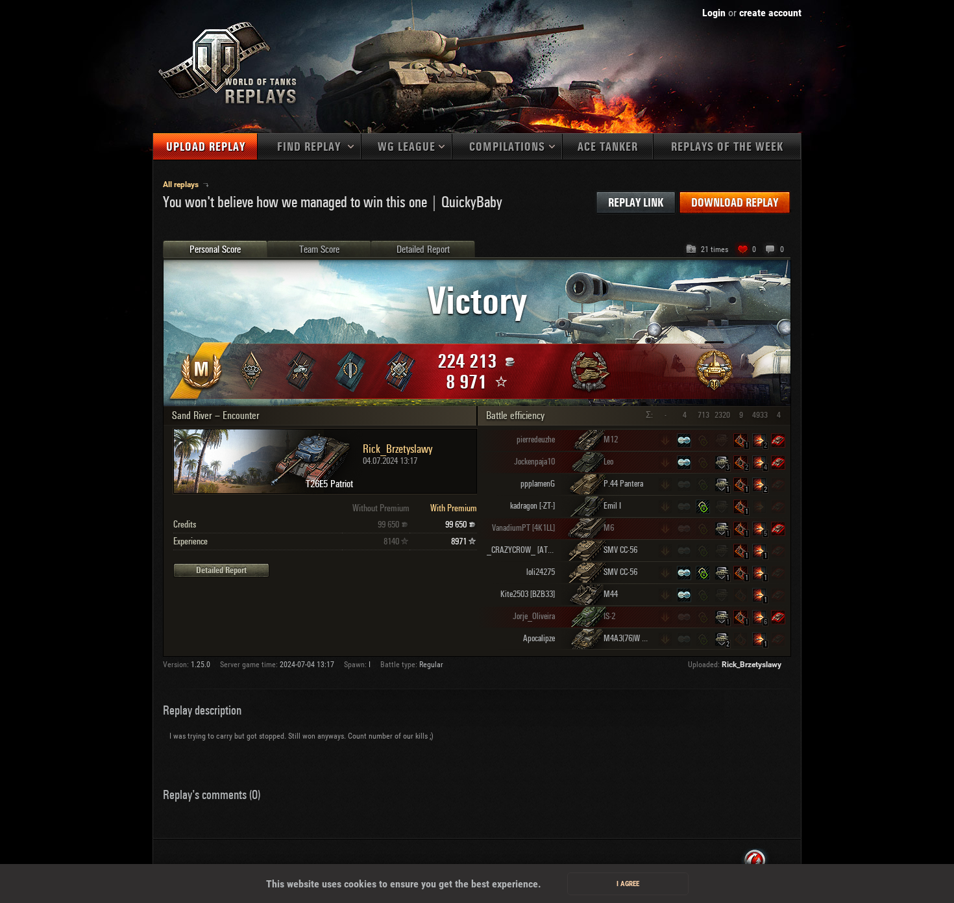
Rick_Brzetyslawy (751, 664)
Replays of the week (727, 147)
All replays (182, 184)
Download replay (734, 203)
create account (770, 12)
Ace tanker (608, 147)
